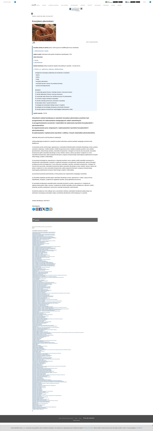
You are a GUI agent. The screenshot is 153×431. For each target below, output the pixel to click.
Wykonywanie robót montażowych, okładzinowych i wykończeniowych (42, 391)
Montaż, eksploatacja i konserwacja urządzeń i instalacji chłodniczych (42, 262)
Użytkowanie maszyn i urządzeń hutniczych (38, 362)
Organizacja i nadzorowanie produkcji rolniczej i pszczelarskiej (41, 286)
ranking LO (82, 5)
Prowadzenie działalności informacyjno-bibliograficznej (40, 331)
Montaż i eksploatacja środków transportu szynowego (40, 249)
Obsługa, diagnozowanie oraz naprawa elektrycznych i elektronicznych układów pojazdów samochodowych (48, 277)
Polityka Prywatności (76, 420)
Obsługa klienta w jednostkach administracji (38, 270)
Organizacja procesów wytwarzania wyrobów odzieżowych (41, 303)
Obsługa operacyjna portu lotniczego (37, 274)
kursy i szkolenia (64, 5)
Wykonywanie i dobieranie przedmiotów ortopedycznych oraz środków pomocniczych (44, 368)
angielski (119, 5)
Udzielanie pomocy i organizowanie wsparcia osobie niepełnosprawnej (42, 361)
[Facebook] (40, 210)
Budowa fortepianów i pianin (36, 233)
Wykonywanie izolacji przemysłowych (37, 378)
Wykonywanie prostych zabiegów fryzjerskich (39, 387)
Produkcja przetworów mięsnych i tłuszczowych (39, 323)
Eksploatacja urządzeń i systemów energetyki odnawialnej (40, 243)
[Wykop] (50, 210)
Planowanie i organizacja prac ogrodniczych (38, 317)
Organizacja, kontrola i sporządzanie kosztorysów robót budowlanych (42, 314)
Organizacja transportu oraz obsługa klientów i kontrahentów (41, 312)
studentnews (106, 5)
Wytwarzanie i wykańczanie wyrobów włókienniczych (40, 403)
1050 (70, 54)
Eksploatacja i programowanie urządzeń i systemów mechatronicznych (42, 236)
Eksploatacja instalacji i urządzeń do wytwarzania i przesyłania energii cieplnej (43, 237)
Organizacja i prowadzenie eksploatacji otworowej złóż (40, 289)
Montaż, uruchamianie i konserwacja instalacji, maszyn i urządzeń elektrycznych (44, 263)
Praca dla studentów (88, 418)
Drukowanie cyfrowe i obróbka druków (38, 235)
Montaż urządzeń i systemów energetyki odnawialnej (40, 261)
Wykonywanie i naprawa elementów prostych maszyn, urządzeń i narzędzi (43, 371)
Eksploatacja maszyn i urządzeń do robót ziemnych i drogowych (41, 238)
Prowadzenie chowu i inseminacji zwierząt (38, 330)
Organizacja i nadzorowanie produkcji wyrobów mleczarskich (41, 287)
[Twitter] (43, 210)
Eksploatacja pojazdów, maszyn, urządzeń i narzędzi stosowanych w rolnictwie (43, 240)
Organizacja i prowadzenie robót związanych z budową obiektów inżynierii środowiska (44, 299)
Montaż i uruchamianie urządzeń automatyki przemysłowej (40, 257)
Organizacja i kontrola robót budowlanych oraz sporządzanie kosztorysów (43, 282)
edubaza (44, 5)
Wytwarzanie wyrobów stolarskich (37, 405)
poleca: (38, 5)
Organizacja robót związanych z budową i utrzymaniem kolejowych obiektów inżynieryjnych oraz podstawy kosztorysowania (50, 308)
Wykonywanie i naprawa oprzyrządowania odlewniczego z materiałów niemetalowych (44, 372)
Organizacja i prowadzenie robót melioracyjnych (39, 298)
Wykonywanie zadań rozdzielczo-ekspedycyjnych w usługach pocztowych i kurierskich (45, 400)
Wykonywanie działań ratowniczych (37, 367)
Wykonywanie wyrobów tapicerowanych (38, 397)
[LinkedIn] (47, 210)
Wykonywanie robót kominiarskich (37, 390)
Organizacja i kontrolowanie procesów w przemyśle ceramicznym (41, 283)
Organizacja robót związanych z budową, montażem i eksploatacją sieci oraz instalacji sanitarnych (46, 309)
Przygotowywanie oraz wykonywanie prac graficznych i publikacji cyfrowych (43, 342)
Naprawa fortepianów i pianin (36, 266)
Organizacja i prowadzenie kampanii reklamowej (39, 291)
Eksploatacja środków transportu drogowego (38, 242)
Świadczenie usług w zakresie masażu (38, 359)
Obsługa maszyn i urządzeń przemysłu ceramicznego (40, 272)
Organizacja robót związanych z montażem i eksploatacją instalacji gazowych (43, 310)
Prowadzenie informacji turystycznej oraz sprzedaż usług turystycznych (42, 335)
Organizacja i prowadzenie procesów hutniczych (39, 293)
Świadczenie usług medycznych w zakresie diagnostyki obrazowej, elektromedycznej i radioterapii (46, 353)
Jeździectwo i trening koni (36, 245)
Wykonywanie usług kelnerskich (37, 396)
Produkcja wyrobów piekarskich (37, 324)
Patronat (80, 418)
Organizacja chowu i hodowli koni (37, 281)
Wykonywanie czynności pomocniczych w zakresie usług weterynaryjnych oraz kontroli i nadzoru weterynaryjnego (49, 366)
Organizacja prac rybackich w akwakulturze (38, 301)
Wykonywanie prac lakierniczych (37, 384)
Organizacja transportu (35, 311)
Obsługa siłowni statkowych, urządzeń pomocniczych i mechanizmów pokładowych (44, 276)
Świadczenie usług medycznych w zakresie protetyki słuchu (41, 354)
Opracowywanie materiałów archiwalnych (38, 280)
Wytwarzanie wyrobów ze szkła (37, 406)
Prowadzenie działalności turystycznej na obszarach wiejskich (41, 333)
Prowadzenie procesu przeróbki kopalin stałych (39, 336)
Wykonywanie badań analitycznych (37, 365)
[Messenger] (33, 210)
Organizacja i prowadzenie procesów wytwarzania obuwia (40, 295)
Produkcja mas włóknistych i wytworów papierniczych (40, 322)
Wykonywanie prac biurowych (36, 382)
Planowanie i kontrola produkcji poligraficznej (38, 316)
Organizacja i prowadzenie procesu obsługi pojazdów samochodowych (42, 296)
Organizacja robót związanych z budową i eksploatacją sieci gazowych (42, 306)
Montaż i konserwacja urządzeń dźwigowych (38, 251)
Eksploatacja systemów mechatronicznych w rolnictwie (40, 241)
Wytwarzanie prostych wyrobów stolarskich (38, 404)
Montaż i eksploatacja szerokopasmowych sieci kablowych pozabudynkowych (43, 248)
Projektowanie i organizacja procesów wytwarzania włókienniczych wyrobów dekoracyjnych (45, 327)
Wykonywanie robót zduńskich (36, 394)
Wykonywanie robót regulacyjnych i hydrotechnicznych (40, 392)
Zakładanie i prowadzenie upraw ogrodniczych (39, 407)
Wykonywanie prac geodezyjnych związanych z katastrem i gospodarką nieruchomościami (45, 383)
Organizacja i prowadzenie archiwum (37, 288)
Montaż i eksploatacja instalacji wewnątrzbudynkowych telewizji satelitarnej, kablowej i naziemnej (46, 246)
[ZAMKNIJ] (139, 427)
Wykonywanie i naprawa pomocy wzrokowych (39, 373)
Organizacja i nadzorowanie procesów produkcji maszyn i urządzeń (42, 284)
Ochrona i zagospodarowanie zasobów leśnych (39, 278)
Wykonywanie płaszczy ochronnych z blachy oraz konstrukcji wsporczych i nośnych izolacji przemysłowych (48, 381)
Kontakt (76, 418)
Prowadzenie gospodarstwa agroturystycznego (39, 334)
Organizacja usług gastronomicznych (37, 313)
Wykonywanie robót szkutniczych (37, 393)
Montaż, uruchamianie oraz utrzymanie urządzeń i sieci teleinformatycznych (43, 265)
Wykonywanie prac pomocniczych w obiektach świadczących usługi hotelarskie (44, 385)
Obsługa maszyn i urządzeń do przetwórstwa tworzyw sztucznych (42, 271)
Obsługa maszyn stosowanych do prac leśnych (39, 273)
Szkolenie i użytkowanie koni (36, 352)
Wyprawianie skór (35, 402)
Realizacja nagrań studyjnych (36, 345)
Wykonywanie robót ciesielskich (37, 388)
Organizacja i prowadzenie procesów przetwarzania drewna (41, 294)
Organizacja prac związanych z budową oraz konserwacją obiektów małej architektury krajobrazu (46, 302)
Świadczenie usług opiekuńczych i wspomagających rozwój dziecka (42, 357)
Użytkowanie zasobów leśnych (36, 364)
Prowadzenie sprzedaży (35, 339)
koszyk (36, 60)
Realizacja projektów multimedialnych (37, 347)
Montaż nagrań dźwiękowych (36, 258)
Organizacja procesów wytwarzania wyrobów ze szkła (40, 304)
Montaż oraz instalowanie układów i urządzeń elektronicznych (41, 259)
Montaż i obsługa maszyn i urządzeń (37, 253)
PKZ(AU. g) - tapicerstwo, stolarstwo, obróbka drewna (49, 69)
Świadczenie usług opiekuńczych (37, 356)
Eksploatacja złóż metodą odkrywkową (38, 244)
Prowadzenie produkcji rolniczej (37, 338)
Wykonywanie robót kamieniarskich (37, 389)
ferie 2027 (90, 5)
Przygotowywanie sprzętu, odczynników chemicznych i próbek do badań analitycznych (45, 343)
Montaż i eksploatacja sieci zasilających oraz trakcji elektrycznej (41, 247)
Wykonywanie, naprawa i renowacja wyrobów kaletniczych (40, 401)
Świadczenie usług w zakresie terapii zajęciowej (39, 360)
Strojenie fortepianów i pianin (36, 351)
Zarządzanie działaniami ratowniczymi (37, 409)
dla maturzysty (98, 5)
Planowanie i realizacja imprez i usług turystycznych (39, 319)
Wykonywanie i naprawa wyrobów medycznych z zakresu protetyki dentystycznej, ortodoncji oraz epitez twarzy (48, 374)
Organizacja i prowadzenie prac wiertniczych (38, 292)
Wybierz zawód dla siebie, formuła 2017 (42, 16)
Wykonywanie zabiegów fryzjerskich (37, 398)
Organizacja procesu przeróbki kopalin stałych (39, 305)
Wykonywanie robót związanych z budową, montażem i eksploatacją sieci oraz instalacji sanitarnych (46, 395)
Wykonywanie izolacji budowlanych (37, 377)
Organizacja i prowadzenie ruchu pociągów (38, 300)
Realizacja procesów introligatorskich (37, 346)
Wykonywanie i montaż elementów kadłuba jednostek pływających (42, 369)
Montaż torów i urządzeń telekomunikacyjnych (39, 260)
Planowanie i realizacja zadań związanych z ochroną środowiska (41, 321)
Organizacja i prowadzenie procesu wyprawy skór (39, 297)
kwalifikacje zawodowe (53, 5)
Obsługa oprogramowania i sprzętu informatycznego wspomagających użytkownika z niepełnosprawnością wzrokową (49, 275)
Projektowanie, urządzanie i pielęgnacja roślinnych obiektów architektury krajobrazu (44, 329)
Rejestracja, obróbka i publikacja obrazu (38, 348)
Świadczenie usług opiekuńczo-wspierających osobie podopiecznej (42, 355)
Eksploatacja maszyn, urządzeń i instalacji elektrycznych (40, 239)
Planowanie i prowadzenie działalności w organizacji (39, 318)
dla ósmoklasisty (74, 5)
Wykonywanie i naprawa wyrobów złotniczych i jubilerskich (40, 375)
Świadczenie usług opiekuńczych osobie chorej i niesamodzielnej (41, 358)
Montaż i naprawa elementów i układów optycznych (39, 252)
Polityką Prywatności (88, 427)
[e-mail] (37, 210)
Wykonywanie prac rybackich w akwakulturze (39, 386)
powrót (36, 219)
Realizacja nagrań (35, 344)
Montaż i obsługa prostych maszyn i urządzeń (39, 255)
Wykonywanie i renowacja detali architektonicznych (39, 376)
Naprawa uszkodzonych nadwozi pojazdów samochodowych (41, 267)
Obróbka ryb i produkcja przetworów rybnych (39, 268)
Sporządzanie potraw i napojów (36, 350)
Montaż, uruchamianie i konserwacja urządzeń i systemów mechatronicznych (43, 264)
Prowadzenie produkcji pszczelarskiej (37, 337)
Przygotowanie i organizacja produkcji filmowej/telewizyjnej (40, 341)
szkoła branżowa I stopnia (41, 51)
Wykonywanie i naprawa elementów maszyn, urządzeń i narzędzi (41, 370)
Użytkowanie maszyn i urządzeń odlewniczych (39, 363)
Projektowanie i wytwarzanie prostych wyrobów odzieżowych (41, 328)
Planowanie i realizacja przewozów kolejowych (39, 320)
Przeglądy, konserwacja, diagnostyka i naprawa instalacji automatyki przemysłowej (44, 340)
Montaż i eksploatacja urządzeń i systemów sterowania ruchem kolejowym (43, 250)
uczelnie (113, 5)
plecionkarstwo (38, 62)
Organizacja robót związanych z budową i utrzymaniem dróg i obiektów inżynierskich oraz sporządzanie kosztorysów (49, 307)
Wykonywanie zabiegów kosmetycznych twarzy (39, 399)
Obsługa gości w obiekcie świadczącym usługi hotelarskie (40, 269)
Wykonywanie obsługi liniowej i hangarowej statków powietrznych (41, 379)
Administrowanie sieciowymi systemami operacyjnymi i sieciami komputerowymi (43, 232)
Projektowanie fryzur (35, 326)
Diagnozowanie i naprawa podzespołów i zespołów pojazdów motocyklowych (43, 234)
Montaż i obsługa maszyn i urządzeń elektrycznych (39, 254)
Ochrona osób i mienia (35, 279)
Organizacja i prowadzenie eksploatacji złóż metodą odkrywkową (41, 290)
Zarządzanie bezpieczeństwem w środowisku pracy (40, 408)
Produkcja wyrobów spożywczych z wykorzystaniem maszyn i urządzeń (43, 325)
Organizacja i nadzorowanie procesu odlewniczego (39, 285)
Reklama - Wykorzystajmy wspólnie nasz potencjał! (66, 418)
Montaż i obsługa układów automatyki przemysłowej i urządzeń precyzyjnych (43, 256)
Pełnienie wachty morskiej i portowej (37, 315)
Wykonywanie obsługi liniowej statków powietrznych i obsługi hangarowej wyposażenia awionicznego (47, 380)
